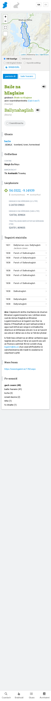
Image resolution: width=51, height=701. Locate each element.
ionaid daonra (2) (12, 397)
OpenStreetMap (33, 63)
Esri (37, 54)
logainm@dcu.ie (11, 347)
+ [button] (5, 16)
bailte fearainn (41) (13, 389)
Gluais (32, 697)
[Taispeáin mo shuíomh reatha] (5, 34)
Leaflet (23, 54)
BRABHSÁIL (14, 67)
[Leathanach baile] (5, 5)
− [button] (5, 21)
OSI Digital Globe (14, 63)
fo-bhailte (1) (10, 405)
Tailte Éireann (44, 54)
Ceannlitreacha (16, 123)
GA (38, 4)
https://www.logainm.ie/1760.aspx (20, 369)
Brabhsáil (19, 697)
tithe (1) (8, 401)
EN (46, 4)
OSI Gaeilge (11, 59)
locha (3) (8, 393)
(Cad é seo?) (33, 101)
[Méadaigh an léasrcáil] (5, 27)
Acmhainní (44, 697)
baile (7, 141)
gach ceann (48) (12, 385)
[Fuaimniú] (44, 86)
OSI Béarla (27, 59)
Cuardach (6, 697)
